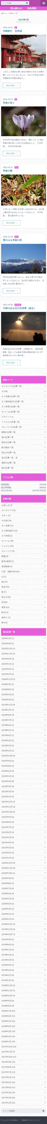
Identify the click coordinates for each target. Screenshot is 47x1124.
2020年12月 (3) (8, 863)
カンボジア (8, 510)
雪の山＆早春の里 (12, 239)
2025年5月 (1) (8, 664)
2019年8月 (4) (8, 944)
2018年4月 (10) (8, 1026)
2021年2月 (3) (8, 852)
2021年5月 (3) (8, 837)
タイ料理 (7, 535)
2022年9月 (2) (8, 761)
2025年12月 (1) (8, 648)
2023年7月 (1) (8, 720)
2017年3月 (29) (8, 1092)
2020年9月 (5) (8, 878)
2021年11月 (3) (8, 806)
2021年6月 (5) (8, 832)
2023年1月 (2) (8, 750)
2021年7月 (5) (8, 827)
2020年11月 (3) (8, 868)
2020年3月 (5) (8, 909)
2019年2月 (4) (8, 975)
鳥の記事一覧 (8, 468)
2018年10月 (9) (8, 995)
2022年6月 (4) (8, 771)
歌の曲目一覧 (8, 447)
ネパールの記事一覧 (11, 411)
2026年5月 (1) (8, 638)
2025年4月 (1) (8, 669)
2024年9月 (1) (8, 684)
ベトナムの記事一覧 (11, 422)
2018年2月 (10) (8, 1036)
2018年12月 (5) (8, 985)
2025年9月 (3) (8, 658)
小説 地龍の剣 (10, 571)
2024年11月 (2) (8, 679)
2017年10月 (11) (9, 1057)
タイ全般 (7, 525)
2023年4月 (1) (8, 735)
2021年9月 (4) (8, 817)
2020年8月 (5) (8, 883)
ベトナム (7, 546)
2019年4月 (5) (8, 965)
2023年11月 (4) (8, 704)
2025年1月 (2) (8, 674)
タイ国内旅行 (9, 530)
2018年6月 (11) (8, 1016)
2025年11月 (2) (8, 653)
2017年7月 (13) (8, 1072)
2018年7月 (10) (8, 1011)
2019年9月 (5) (8, 939)
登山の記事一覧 (9, 452)
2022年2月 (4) (8, 791)
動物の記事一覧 (9, 432)
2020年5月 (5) (8, 898)
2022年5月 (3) (8, 776)
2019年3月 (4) (8, 970)
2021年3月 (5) (8, 847)
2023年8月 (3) (8, 715)
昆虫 (5, 587)
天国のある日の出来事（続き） (19, 308)
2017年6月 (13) (8, 1077)
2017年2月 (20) (8, 1097)
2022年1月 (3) (8, 796)
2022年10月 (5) (8, 755)
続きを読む (10, 85)
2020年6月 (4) (8, 893)
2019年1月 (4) (8, 980)
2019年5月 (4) (8, 960)
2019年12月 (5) (8, 924)
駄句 (5, 612)
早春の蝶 (7, 170)
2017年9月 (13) (8, 1062)
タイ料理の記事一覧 (11, 406)
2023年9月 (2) (8, 710)
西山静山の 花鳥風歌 (23, 8)
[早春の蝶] (23, 204)
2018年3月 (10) (8, 1031)
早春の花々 (9, 102)
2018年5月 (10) (8, 1021)
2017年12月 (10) (9, 1046)
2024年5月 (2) (8, 694)
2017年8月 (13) (8, 1067)
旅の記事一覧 (8, 437)
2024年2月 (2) (8, 699)
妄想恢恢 (7, 566)
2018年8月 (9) (8, 1006)
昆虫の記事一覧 (9, 442)
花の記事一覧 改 (10, 457)
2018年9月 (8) (8, 1000)
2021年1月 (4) (8, 858)
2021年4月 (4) (8, 842)
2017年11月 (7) (8, 1051)
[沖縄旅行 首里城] (23, 66)
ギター (6, 515)
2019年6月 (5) (8, 954)
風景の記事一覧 (9, 462)
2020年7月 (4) (8, 888)
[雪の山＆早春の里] (23, 272)
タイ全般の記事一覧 (11, 396)
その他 (5, 391)
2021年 (11, 13)
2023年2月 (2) (8, 745)
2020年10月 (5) (8, 873)
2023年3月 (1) (8, 740)
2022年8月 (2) (8, 766)
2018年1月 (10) (8, 1041)
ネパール (7, 541)
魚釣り (6, 617)
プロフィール (8, 416)
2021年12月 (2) (8, 801)
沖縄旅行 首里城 (12, 30)
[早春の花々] (23, 134)
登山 (6, 597)
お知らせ (7, 505)
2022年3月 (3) (8, 786)
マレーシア (8, 551)
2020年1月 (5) (8, 919)
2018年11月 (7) (8, 990)
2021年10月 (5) (8, 812)
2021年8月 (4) (8, 822)
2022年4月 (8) (8, 781)
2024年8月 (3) (8, 689)
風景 (5, 607)
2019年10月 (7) (8, 934)
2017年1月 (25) (8, 1102)
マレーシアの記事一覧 (12, 427)
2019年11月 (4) (8, 929)
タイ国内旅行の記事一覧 (13, 401)
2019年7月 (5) (8, 949)
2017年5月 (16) (8, 1082)
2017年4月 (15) (8, 1087)
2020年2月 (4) (8, 914)
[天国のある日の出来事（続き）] (23, 344)
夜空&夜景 (8, 561)
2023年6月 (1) (8, 725)
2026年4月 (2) (8, 643)
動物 (5, 556)
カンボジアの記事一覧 (12, 386)
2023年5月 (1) (8, 730)
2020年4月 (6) (8, 903)
